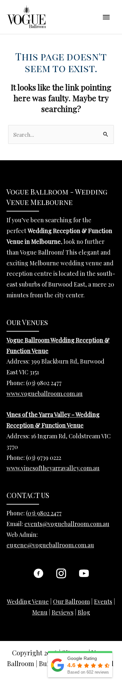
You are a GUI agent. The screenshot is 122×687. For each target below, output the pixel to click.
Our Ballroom (71, 601)
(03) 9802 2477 (43, 513)
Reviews (63, 612)
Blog (84, 612)
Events (103, 601)
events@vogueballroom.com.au (66, 524)
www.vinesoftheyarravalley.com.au (53, 468)
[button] (38, 573)
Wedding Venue (28, 601)
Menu (39, 612)
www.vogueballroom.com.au (45, 394)
